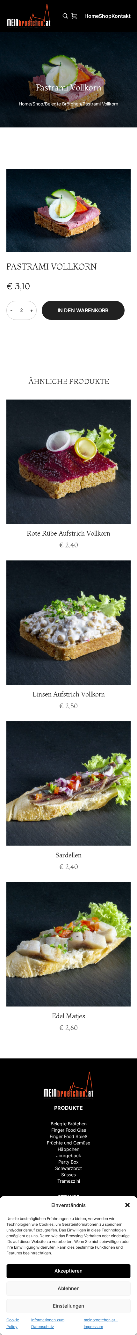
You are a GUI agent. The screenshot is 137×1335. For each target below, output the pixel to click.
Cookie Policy (12, 1323)
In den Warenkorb (83, 310)
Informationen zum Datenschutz (47, 1323)
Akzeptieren (68, 1271)
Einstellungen (68, 1306)
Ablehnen (69, 1288)
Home (25, 103)
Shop (37, 103)
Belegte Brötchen (63, 103)
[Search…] (65, 16)
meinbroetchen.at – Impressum (101, 1323)
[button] (127, 1205)
